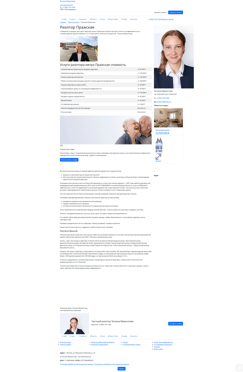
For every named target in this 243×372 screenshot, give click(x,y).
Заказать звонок (160, 12)
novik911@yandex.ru (163, 102)
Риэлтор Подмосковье (99, 344)
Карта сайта (158, 349)
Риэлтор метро (65, 342)
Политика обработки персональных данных (76, 364)
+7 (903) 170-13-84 (68, 7)
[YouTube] (181, 336)
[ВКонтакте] (179, 336)
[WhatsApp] (177, 336)
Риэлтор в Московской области (103, 342)
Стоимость (83, 19)
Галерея (157, 347)
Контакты (133, 19)
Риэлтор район (65, 344)
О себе (64, 19)
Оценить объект (175, 12)
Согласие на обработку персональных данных (111, 364)
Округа (125, 342)
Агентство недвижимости (163, 342)
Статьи (102, 19)
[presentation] (60, 164)
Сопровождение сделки (131, 344)
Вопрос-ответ (113, 19)
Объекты (93, 19)
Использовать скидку (69, 160)
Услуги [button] (72, 19)
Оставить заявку (175, 324)
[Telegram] (182, 336)
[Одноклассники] (180, 336)
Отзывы (124, 19)
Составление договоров (163, 344)
